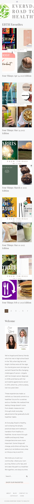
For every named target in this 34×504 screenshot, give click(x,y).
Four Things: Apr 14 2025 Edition (16, 75)
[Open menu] (17, 1)
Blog (15, 493)
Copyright (14, 496)
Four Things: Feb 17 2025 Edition (16, 302)
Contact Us (23, 493)
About (8, 493)
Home (22, 496)
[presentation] (17, 50)
